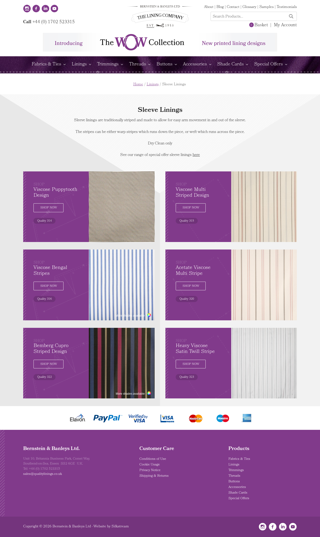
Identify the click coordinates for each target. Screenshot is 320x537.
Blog (220, 7)
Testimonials (287, 7)
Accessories (195, 64)
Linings (79, 64)
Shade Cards (230, 64)
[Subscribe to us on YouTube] (54, 9)
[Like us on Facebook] (36, 9)
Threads (137, 64)
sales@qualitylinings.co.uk (42, 474)
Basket (259, 25)
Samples (266, 7)
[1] (291, 17)
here (196, 155)
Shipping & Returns (154, 476)
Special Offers (268, 64)
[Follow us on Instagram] (27, 9)
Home (138, 84)
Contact (233, 7)
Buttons (164, 64)
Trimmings (108, 64)
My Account (285, 25)
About (208, 7)
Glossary (249, 7)
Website (99, 527)
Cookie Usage (149, 465)
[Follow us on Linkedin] (45, 9)
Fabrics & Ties (46, 64)
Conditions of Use (152, 459)
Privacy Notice (149, 470)
